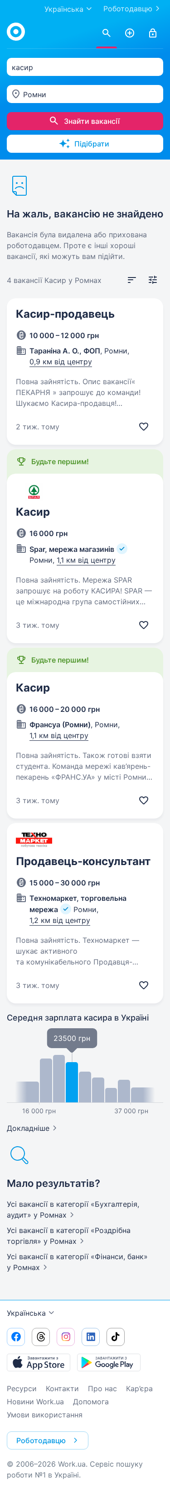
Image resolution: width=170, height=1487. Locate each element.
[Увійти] (152, 33)
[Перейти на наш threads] (41, 1337)
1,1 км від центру (86, 560)
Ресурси (22, 1388)
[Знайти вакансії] (106, 33)
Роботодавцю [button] (41, 1440)
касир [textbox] (22, 67)
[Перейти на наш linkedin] (91, 1337)
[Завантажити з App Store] (38, 1362)
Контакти (62, 1388)
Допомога (91, 1401)
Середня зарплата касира (78, 1017)
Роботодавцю (127, 8)
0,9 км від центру (60, 361)
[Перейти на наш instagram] (66, 1337)
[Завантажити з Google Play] (109, 1362)
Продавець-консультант (83, 861)
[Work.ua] (16, 31)
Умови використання (45, 1414)
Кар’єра (139, 1388)
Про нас (102, 1388)
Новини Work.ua (35, 1401)
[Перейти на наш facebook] (16, 1337)
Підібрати (91, 143)
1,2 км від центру (59, 920)
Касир (33, 511)
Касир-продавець (65, 313)
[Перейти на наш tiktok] (116, 1337)
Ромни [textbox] (34, 94)
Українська (26, 1313)
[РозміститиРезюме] (129, 33)
